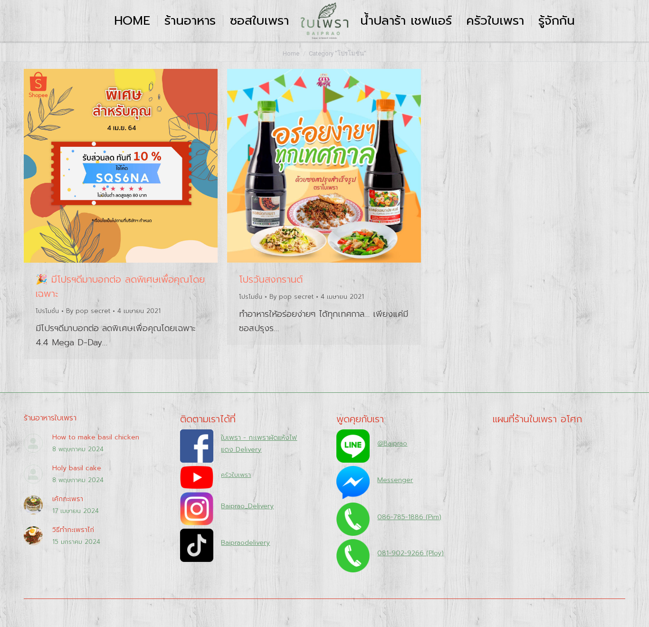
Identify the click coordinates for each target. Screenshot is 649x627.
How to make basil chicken (95, 437)
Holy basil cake (76, 468)
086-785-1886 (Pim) (409, 517)
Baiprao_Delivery (247, 506)
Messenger (395, 480)
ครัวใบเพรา (236, 474)
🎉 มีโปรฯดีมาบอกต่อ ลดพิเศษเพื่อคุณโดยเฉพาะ (120, 286)
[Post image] (33, 443)
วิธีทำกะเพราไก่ (73, 530)
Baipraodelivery (245, 543)
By (88, 310)
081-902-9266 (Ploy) (410, 553)
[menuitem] (132, 20)
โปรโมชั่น (47, 310)
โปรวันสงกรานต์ (271, 279)
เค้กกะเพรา (67, 499)
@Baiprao (392, 443)
